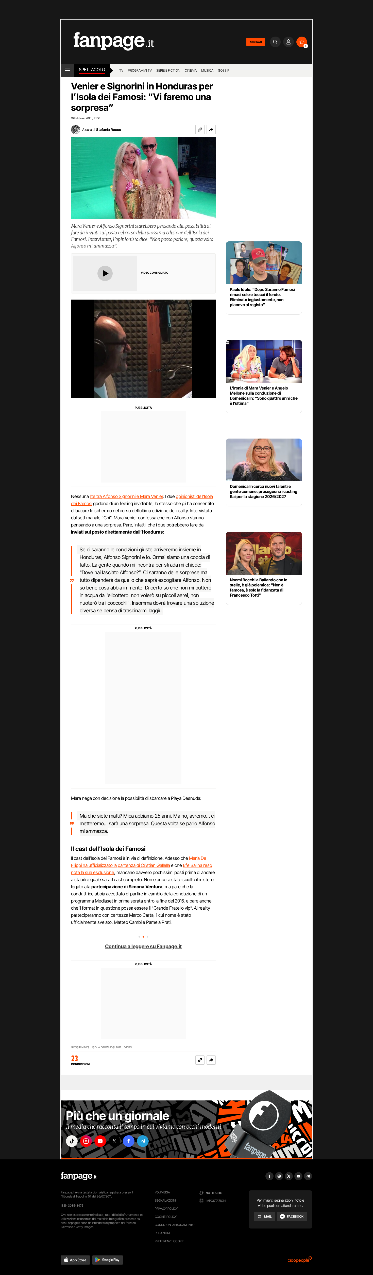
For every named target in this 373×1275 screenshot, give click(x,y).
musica (207, 70)
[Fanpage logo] (107, 42)
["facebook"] (128, 1141)
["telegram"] (143, 1141)
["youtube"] (100, 1141)
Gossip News (80, 1047)
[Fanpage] (78, 1176)
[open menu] (67, 70)
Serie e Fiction (168, 70)
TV (121, 70)
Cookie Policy (166, 1217)
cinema (191, 70)
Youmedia (162, 1192)
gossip (223, 70)
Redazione (163, 1233)
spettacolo (92, 69)
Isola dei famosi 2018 (106, 1047)
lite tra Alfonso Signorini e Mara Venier (126, 496)
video (128, 1047)
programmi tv (140, 70)
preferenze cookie (169, 1241)
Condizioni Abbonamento (175, 1225)
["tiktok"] (72, 1141)
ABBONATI (256, 41)
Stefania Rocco (108, 129)
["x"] (114, 1141)
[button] (211, 129)
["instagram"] (86, 1141)
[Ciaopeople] (300, 1261)
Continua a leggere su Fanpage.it (143, 946)
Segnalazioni (165, 1200)
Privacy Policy (166, 1208)
